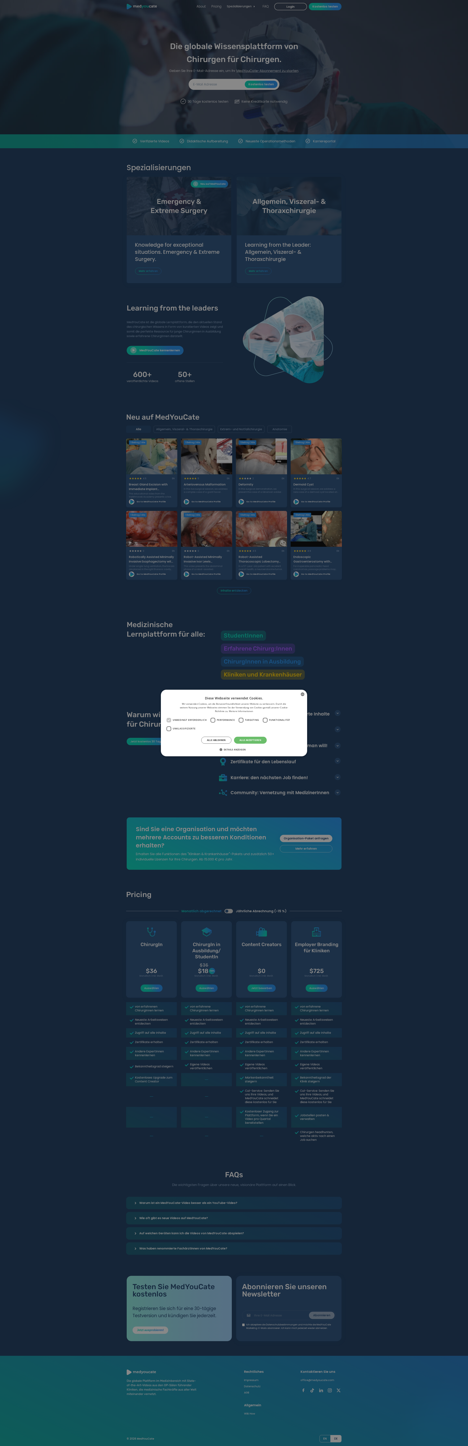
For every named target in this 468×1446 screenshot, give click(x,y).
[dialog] (234, 723)
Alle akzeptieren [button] (250, 740)
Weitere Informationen (241, 711)
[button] (234, 749)
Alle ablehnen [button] (216, 740)
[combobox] (302, 694)
